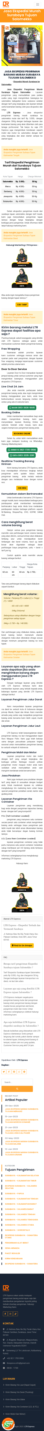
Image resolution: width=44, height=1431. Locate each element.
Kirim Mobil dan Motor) (15, 1414)
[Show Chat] (8, 1424)
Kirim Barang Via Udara (15, 1399)
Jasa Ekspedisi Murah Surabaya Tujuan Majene (21, 1142)
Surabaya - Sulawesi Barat (19, 1209)
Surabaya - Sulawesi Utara (19, 1225)
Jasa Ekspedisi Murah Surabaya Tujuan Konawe (21, 1153)
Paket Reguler (12, 1253)
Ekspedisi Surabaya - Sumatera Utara (21, 1236)
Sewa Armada (12, 1248)
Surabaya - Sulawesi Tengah (20, 1214)
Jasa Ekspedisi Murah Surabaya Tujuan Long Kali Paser (21, 1131)
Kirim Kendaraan (13, 1258)
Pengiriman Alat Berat (17, 1242)
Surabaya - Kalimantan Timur (20, 1180)
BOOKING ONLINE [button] (22, 433)
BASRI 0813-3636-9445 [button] (23, 407)
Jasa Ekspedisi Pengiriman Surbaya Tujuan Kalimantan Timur (19, 317)
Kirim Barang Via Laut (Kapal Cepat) (21, 1385)
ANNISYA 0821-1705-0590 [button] (23, 449)
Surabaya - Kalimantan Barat (21, 1204)
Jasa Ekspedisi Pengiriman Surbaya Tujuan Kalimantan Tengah (19, 152)
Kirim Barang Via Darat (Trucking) (19, 1392)
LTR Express (29, 1426)
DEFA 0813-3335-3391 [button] (23, 455)
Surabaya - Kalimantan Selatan (22, 1175)
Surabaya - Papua (14, 1193)
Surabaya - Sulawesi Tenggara (21, 1219)
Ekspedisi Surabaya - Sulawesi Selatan (21, 1187)
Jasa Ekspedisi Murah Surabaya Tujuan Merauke (21, 1110)
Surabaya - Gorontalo (17, 1230)
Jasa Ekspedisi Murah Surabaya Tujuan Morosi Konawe (21, 1121)
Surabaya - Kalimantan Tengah (21, 1198)
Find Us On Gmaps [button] (22, 945)
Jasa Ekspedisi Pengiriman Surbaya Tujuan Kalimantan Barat (19, 235)
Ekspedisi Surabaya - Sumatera (21, 1263)
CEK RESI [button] (22, 488)
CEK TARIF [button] (22, 304)
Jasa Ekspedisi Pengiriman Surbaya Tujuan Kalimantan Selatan (19, 654)
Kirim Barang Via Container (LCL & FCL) (22, 1407)
